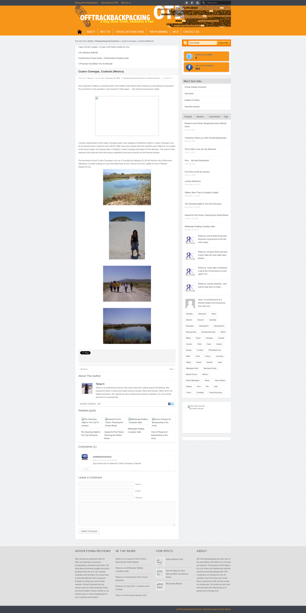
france (208, 356)
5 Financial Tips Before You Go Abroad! (95, 64)
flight (188, 356)
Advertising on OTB (109, 3)
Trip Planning (158, 31)
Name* (138, 484)
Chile (199, 344)
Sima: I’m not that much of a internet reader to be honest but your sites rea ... (211, 303)
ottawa (189, 386)
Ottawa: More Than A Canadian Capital (201, 192)
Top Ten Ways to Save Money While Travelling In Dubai (177, 574)
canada (221, 338)
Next (172, 368)
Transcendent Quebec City (134, 595)
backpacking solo (208, 332)
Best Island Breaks (174, 584)
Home (79, 31)
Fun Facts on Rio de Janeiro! (197, 172)
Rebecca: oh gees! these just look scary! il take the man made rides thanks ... (212, 255)
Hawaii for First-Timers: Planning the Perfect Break (114, 435)
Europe (189, 350)
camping (209, 338)
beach (223, 332)
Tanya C (90, 78)
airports (189, 320)
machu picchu (191, 374)
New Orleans (220, 380)
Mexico (205, 374)
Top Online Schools (196, 408)
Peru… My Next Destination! (197, 160)
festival (200, 350)
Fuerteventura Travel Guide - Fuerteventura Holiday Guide (103, 58)
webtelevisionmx (102, 456)
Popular (188, 116)
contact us (191, 31)
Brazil (198, 338)
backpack (190, 326)
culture (219, 344)
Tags (225, 116)
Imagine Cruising (192, 100)
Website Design (210, 609)
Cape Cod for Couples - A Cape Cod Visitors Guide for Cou (103, 47)
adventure (202, 314)
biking (188, 338)
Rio (207, 386)
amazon (200, 320)
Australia (212, 320)
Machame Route (210, 368)
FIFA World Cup (214, 350)
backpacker (204, 326)
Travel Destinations (129, 31)
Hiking (188, 362)
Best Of (105, 31)
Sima (118, 595)
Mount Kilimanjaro (193, 380)
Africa (214, 314)
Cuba (209, 344)
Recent (200, 116)
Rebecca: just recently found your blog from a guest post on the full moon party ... (212, 239)
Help (175, 31)
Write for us (126, 3)
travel (188, 392)
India (220, 362)
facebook (192, 3)
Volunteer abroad (192, 107)
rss (197, 3)
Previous (83, 368)
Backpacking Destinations (107, 41)
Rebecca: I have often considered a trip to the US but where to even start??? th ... (212, 271)
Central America (153, 78)
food (198, 356)
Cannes (189, 344)
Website (138, 498)
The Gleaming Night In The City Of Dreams (203, 204)
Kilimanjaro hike (192, 368)
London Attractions (193, 181)
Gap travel (189, 93)
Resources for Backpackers (86, 3)
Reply (86, 469)
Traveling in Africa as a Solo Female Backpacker (205, 138)
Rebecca (119, 559)
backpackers (219, 326)
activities (189, 314)
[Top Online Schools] (196, 406)
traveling (200, 392)
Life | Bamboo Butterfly (88, 52)
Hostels (209, 362)
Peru (199, 386)
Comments (214, 116)
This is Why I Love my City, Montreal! (200, 149)
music (207, 380)
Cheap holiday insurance (195, 87)
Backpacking (191, 332)
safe (216, 386)
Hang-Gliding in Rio (174, 559)
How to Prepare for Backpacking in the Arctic (159, 435)
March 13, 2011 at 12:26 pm (105, 460)
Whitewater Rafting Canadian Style (200, 226)
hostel (198, 362)
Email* (138, 491)
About (91, 31)
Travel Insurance (215, 392)
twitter (186, 3)
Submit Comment (89, 531)
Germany (219, 356)
